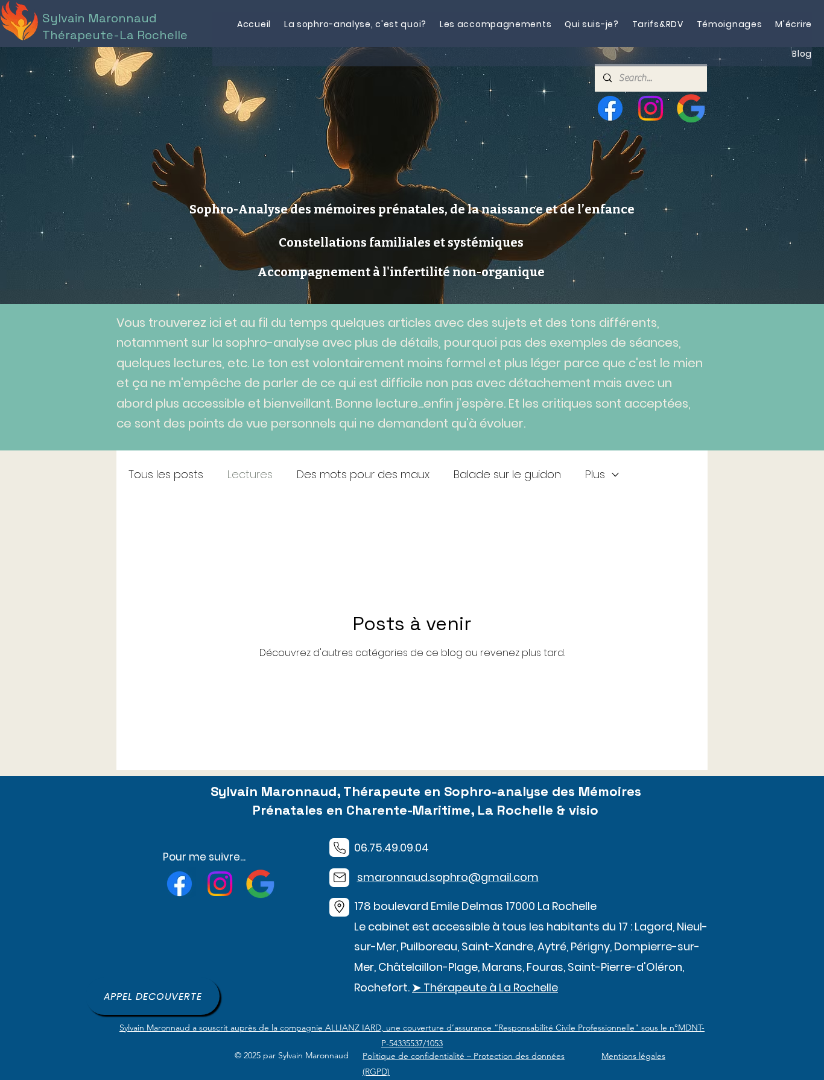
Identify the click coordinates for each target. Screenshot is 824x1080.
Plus (595, 474)
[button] (495, 24)
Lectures (250, 474)
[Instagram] (650, 108)
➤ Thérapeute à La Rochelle (485, 987)
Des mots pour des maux (363, 474)
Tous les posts (165, 474)
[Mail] (339, 877)
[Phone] (339, 847)
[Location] (339, 907)
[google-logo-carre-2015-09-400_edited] (691, 108)
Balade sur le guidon (507, 474)
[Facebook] (610, 108)
